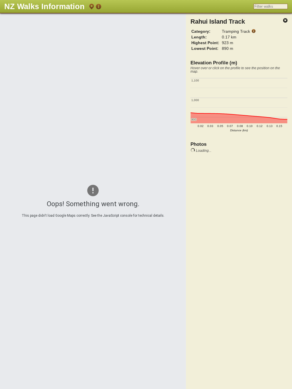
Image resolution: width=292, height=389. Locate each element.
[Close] (285, 20)
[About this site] (98, 7)
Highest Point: (205, 42)
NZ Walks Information (44, 6)
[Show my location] (91, 7)
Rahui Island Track (217, 21)
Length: (199, 37)
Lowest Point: (204, 48)
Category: (200, 31)
